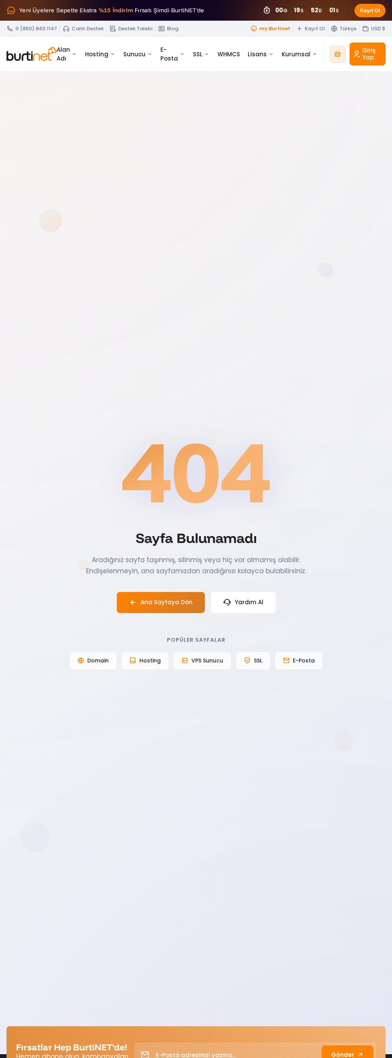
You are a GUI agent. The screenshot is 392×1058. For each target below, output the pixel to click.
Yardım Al (249, 602)
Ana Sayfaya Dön (166, 602)
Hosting (150, 660)
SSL (258, 660)
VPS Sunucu (207, 660)
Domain (98, 660)
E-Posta (304, 660)
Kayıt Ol (370, 10)
